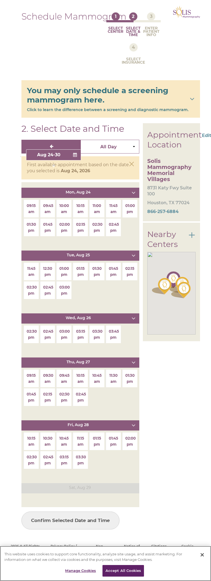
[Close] (202, 555)
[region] (105, 563)
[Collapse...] (133, 192)
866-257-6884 (163, 211)
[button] (181, 289)
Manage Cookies (80, 570)
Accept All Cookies (123, 570)
